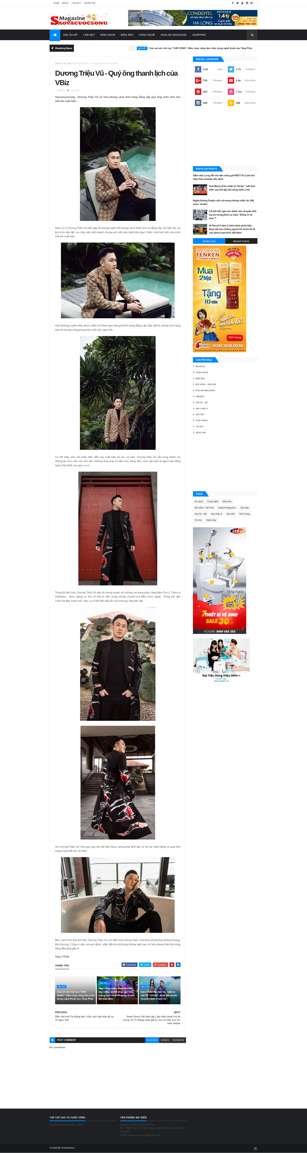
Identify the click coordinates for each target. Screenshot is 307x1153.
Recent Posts (241, 241)
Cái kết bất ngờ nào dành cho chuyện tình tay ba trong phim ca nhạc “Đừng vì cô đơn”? (233, 214)
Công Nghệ (147, 34)
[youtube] (242, 3)
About (65, 3)
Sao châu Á (202, 408)
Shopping (199, 34)
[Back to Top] (255, 1149)
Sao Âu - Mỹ (202, 402)
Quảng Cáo (209, 241)
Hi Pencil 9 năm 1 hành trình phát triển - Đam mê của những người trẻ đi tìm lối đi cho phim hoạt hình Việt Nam (232, 229)
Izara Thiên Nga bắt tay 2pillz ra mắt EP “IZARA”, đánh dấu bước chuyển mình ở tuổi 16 (159, 995)
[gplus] (252, 3)
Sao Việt (108, 48)
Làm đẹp (200, 396)
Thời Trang (202, 420)
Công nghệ (202, 372)
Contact (76, 3)
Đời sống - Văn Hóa (206, 384)
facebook (178, 1040)
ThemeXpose (67, 1148)
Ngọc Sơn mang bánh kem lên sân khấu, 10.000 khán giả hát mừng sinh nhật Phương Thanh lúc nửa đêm (116, 993)
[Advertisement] (225, 137)
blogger (152, 1040)
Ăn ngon (200, 366)
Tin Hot (200, 426)
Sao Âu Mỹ (70, 34)
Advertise (89, 3)
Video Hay (201, 432)
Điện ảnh (237, 48)
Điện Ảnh (127, 34)
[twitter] (237, 3)
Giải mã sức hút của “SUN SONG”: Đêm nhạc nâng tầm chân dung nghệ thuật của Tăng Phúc (166, 48)
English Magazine (174, 34)
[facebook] (233, 3)
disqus (165, 1040)
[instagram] (247, 3)
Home (56, 3)
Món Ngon (107, 34)
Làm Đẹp (89, 34)
